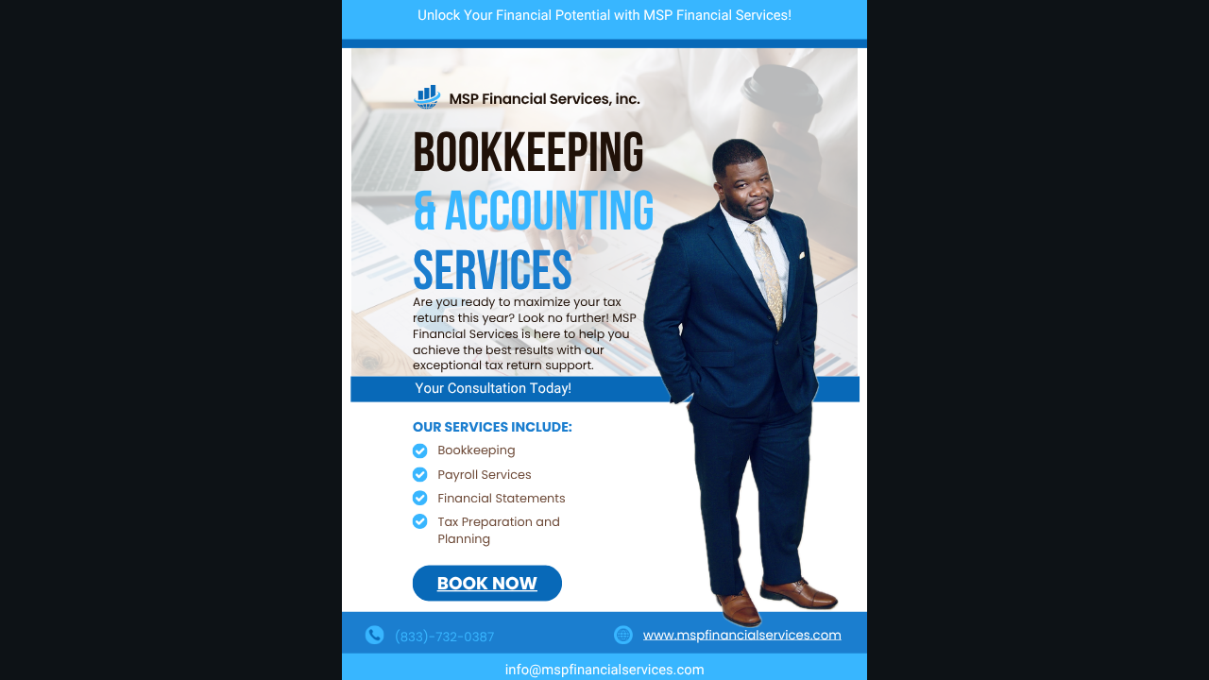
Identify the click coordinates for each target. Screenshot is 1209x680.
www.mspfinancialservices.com (742, 634)
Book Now (486, 583)
